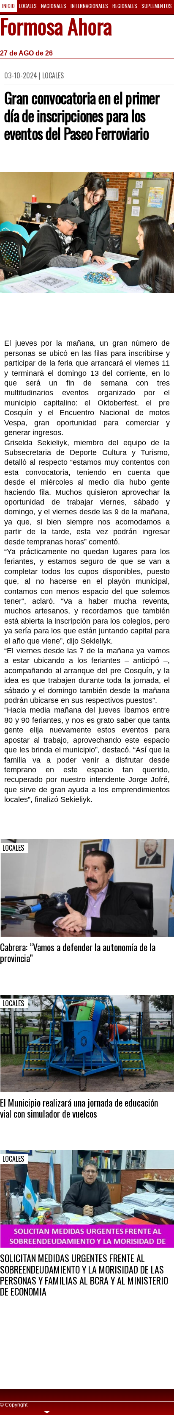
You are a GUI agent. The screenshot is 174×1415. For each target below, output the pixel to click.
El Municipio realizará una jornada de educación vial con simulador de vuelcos (79, 1108)
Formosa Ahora (56, 27)
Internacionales (89, 5)
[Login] (47, 1411)
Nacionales (53, 5)
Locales (28, 5)
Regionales (124, 5)
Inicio (8, 5)
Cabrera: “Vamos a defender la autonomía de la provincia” (77, 952)
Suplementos (156, 5)
